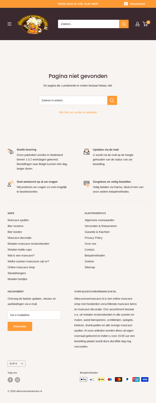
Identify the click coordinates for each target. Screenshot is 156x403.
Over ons (90, 243)
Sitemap (90, 267)
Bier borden (15, 231)
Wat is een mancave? (21, 255)
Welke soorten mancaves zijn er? (28, 261)
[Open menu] (9, 23)
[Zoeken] (124, 24)
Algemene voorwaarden (99, 220)
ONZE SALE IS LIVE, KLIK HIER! (78, 3)
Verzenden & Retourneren (101, 226)
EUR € (13, 363)
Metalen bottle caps (20, 249)
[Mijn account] (137, 24)
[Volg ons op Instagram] (17, 379)
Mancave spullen (18, 220)
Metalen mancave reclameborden (28, 243)
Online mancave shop (21, 267)
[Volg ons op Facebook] (10, 379)
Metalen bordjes (17, 279)
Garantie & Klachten (97, 231)
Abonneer (19, 326)
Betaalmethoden (95, 255)
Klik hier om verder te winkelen (78, 112)
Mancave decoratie (19, 237)
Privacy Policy (94, 237)
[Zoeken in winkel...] (112, 100)
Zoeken (89, 261)
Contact (89, 249)
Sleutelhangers (17, 273)
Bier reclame (15, 226)
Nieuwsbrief (137, 3)
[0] (145, 24)
